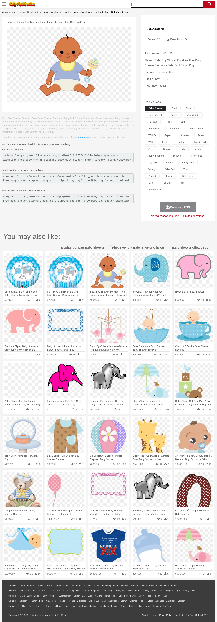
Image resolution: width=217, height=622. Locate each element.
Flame (79, 586)
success (184, 135)
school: (12, 600)
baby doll (169, 169)
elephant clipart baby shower (82, 247)
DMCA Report (155, 28)
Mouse (154, 591)
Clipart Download (29, 12)
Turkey (186, 591)
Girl (120, 596)
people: (12, 595)
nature (169, 162)
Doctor (77, 596)
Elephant (95, 591)
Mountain (134, 586)
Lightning (106, 586)
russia (167, 149)
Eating (140, 606)
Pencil (72, 601)
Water (144, 586)
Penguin (169, 591)
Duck (78, 591)
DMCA (189, 615)
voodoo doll (154, 189)
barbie (197, 149)
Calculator (170, 601)
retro (169, 121)
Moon (116, 586)
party (182, 149)
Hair (114, 596)
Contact (179, 615)
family (44, 596)
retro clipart (155, 115)
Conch (58, 586)
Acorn (22, 586)
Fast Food (57, 606)
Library (124, 601)
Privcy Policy (166, 615)
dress (201, 135)
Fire (72, 586)
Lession (181, 601)
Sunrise (124, 586)
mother (53, 596)
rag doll (166, 182)
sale (183, 121)
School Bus (94, 601)
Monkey (145, 591)
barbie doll (200, 142)
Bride (36, 596)
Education (81, 601)
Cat (49, 591)
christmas (196, 155)
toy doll (152, 162)
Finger (157, 596)
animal (174, 115)
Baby (29, 596)
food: (11, 606)
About (145, 615)
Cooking (157, 606)
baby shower (155, 108)
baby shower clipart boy (190, 247)
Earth (65, 586)
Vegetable (104, 606)
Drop (166, 586)
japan (168, 135)
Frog (110, 591)
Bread (148, 606)
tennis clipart (195, 128)
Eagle (86, 591)
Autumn (30, 586)
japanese (174, 128)
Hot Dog (167, 606)
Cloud (159, 586)
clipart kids (193, 115)
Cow (65, 591)
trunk (186, 169)
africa (151, 149)
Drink (48, 606)
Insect (130, 591)
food (174, 108)
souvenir (177, 155)
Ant (21, 591)
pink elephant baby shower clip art (138, 247)
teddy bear (188, 162)
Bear (27, 591)
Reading (63, 601)
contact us (83, 136)
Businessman (65, 596)
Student (23, 601)
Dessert (39, 606)
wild (150, 142)
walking (98, 596)
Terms (154, 615)
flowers (169, 176)
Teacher (33, 601)
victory (152, 169)
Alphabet (159, 601)
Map (104, 601)
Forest (174, 586)
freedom (180, 142)
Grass (97, 586)
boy (126, 596)
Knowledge (113, 601)
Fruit (66, 606)
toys (164, 142)
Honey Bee (120, 591)
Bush (151, 586)
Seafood (93, 606)
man (182, 182)
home (107, 596)
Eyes (90, 596)
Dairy (31, 606)
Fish (104, 591)
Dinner (124, 606)
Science (133, 601)
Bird (34, 591)
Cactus (49, 586)
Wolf (193, 591)
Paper (142, 601)
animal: (12, 590)
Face (149, 596)
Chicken (57, 591)
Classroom (51, 601)
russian (152, 121)
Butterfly (41, 591)
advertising (154, 128)
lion (150, 182)
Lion (137, 591)
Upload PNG (202, 615)
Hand (164, 596)
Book (41, 601)
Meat (73, 606)
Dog (72, 591)
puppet (152, 176)
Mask (22, 596)
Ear (83, 596)
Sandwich (82, 606)
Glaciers (88, 586)
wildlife (152, 135)
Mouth (141, 596)
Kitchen (114, 606)
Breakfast (22, 606)
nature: (12, 585)
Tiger (178, 591)
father (133, 596)
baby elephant (156, 155)
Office (150, 601)
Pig (161, 591)
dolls (188, 108)
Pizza (131, 606)
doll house (188, 176)
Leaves (40, 586)
